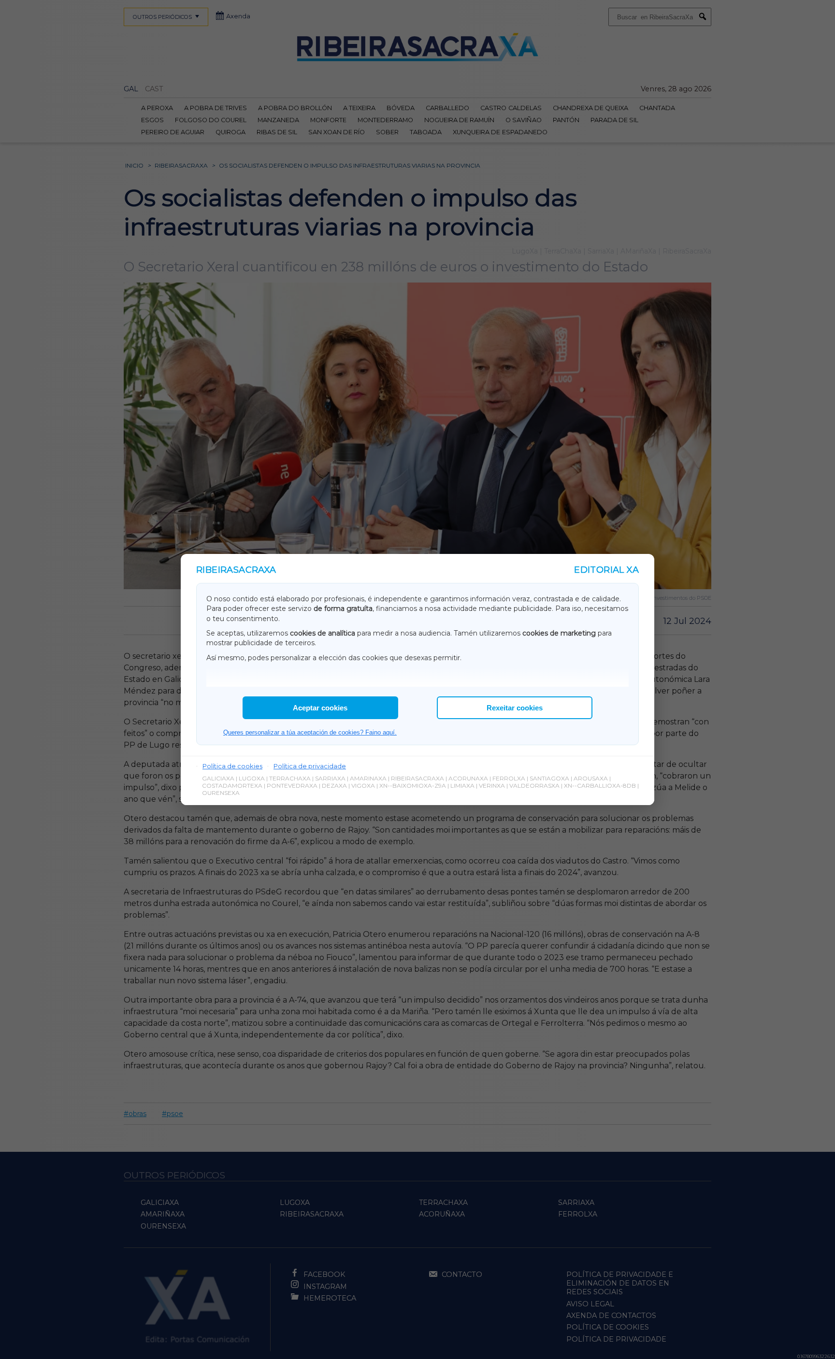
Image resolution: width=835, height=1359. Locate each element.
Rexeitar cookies (515, 708)
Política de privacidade (310, 766)
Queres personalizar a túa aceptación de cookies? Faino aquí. (310, 732)
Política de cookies (232, 766)
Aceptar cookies (320, 708)
